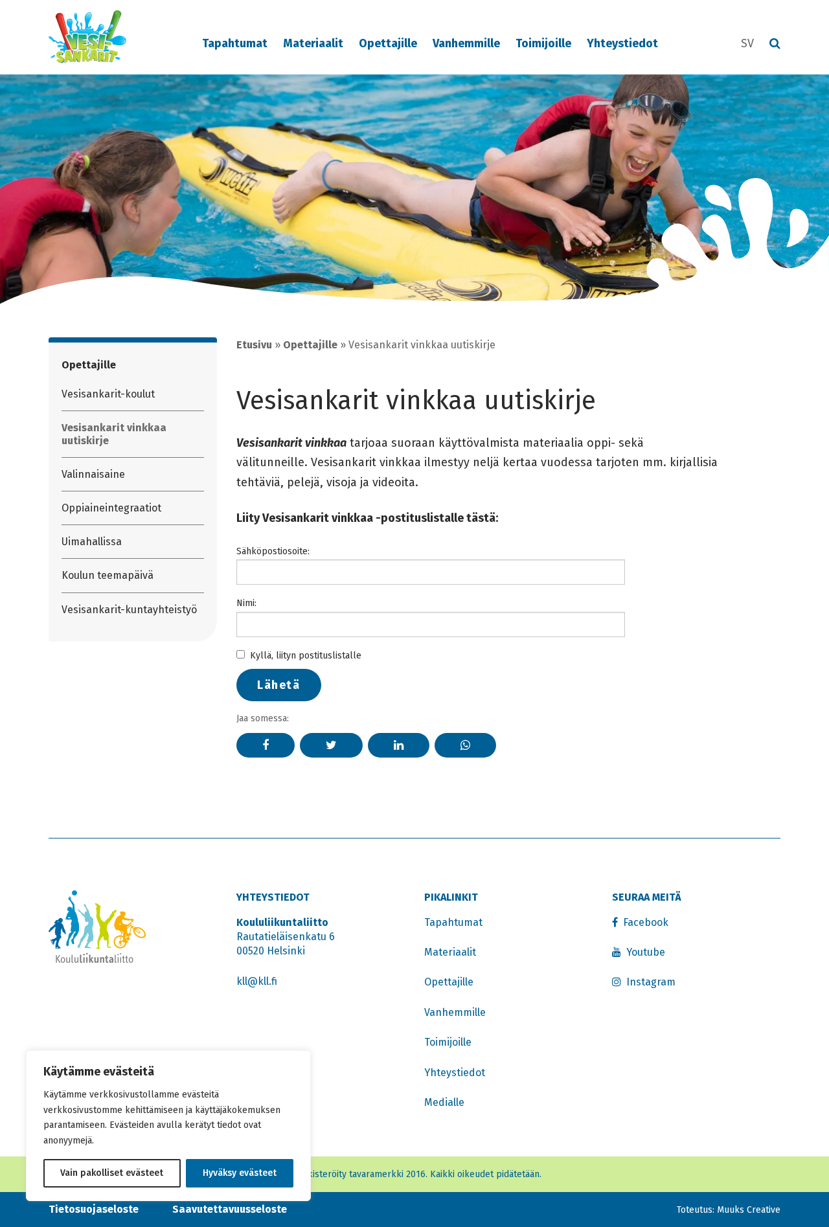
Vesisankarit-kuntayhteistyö (129, 609)
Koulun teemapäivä (107, 575)
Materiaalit (313, 43)
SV (747, 43)
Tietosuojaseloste (94, 1209)
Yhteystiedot (622, 43)
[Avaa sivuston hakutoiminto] (774, 44)
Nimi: (246, 603)
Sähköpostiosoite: (273, 551)
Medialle (444, 1102)
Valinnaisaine (93, 474)
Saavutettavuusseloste (229, 1209)
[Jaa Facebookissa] (265, 745)
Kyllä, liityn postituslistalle (305, 655)
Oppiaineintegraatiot (111, 508)
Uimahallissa (92, 541)
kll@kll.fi (256, 981)
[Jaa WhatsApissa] (465, 745)
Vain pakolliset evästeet (111, 1172)
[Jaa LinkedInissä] (398, 745)
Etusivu (254, 345)
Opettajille (388, 43)
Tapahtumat (234, 43)
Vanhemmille (466, 43)
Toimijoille (543, 43)
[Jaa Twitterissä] (331, 745)
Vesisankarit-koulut (108, 394)
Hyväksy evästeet (240, 1172)
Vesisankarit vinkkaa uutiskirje (114, 434)
